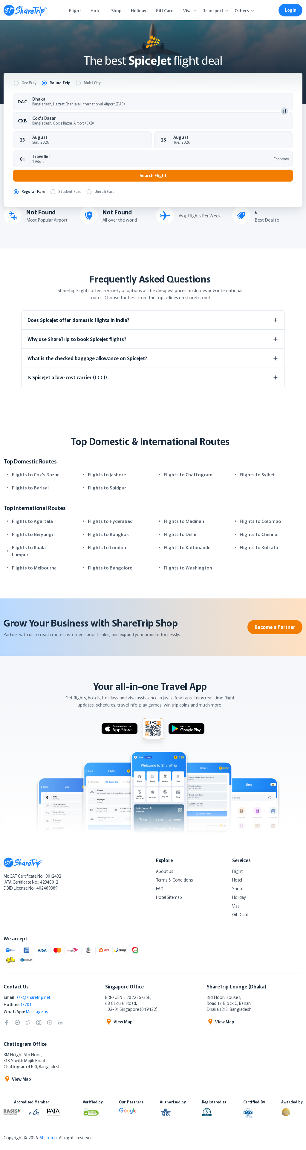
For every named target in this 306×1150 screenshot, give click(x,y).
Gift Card (240, 914)
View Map (123, 1022)
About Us (164, 871)
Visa (236, 906)
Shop (237, 888)
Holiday (239, 897)
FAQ (159, 888)
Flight (237, 871)
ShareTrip (48, 1137)
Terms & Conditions (174, 880)
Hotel (237, 880)
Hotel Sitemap (169, 897)
